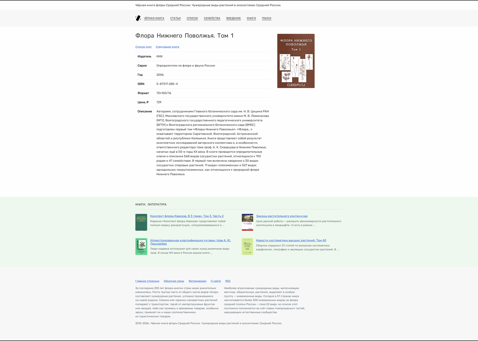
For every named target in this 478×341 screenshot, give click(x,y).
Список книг (143, 46)
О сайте (216, 281)
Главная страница (147, 281)
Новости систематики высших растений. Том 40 (291, 240)
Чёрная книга (154, 18)
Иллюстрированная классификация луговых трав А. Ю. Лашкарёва (190, 242)
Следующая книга (167, 46)
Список (192, 18)
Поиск (266, 18)
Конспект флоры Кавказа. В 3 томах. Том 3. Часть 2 (187, 216)
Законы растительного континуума (282, 216)
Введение (233, 18)
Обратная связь (174, 281)
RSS (227, 281)
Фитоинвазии (197, 281)
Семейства (212, 18)
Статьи (175, 18)
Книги (251, 18)
